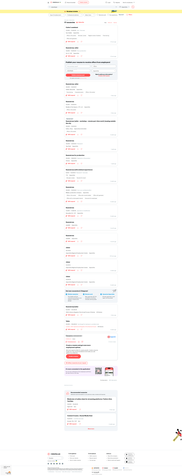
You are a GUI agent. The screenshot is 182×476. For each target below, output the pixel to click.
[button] (129, 454)
